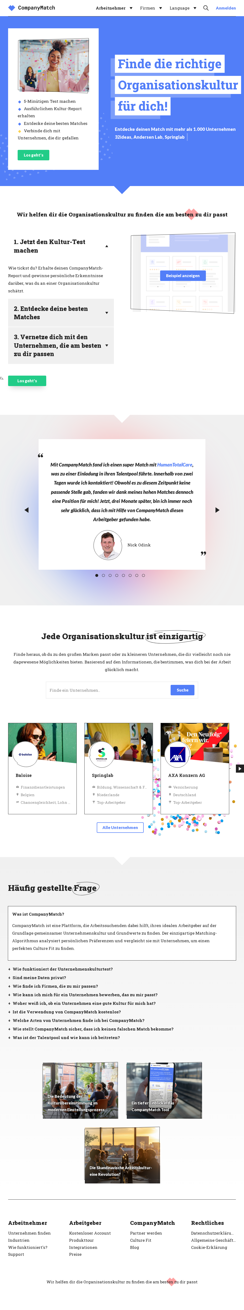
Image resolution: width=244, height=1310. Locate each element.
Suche (182, 689)
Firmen (147, 8)
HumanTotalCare (174, 464)
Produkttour (81, 1240)
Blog (134, 1247)
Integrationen (83, 1247)
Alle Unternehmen (120, 827)
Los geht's (33, 154)
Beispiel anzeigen (183, 275)
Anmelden (226, 7)
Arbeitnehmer (111, 8)
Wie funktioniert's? (27, 1247)
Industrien (19, 1240)
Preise (75, 1254)
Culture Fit (140, 1240)
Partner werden (146, 1233)
